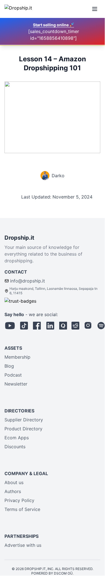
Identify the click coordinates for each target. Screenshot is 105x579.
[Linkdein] (50, 325)
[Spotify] (101, 326)
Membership (17, 357)
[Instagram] (88, 325)
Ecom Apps (16, 437)
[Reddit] (75, 326)
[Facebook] (36, 325)
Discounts (14, 446)
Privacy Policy (19, 500)
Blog (9, 366)
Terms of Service (22, 509)
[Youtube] (10, 325)
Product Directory (23, 428)
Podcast (13, 375)
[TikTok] (24, 326)
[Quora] (63, 326)
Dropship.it (19, 237)
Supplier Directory (23, 419)
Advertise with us (22, 545)
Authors (12, 491)
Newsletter (15, 384)
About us (13, 482)
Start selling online (51, 24)
